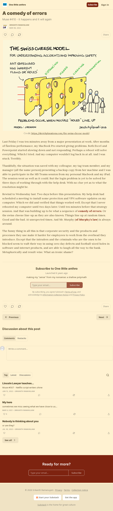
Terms (67, 490)
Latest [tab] (13, 375)
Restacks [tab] (22, 338)
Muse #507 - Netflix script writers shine (22, 387)
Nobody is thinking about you (20, 421)
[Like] (5, 35)
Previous (13, 317)
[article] (56, 389)
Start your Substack (49, 497)
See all (8, 440)
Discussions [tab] (24, 375)
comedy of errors (89, 211)
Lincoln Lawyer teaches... (18, 383)
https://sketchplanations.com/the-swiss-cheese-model (60, 133)
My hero (7, 402)
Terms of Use (70, 292)
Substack (42, 504)
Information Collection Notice (56, 294)
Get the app (71, 497)
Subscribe (92, 4)
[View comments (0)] (12, 35)
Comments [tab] (9, 338)
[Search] (108, 375)
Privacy (58, 490)
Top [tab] (6, 375)
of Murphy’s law (86, 219)
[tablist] (15, 338)
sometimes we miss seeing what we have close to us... (29, 406)
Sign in (105, 4)
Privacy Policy (79, 294)
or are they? (8, 425)
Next (101, 317)
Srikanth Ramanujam (19, 25)
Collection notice (80, 490)
